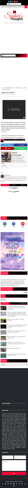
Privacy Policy (4, 300)
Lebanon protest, (15, 96)
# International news (9, 139)
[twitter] (10, 1)
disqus (13, 185)
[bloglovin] (14, 484)
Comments (23, 303)
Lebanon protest (18, 87)
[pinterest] (12, 1)
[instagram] (17, 1)
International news (9, 87)
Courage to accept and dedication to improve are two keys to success (17, 326)
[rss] (15, 1)
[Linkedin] (19, 1)
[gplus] (8, 484)
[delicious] (14, 486)
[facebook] (8, 1)
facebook (22, 185)
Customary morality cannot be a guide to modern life (16, 331)
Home (2, 87)
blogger (5, 185)
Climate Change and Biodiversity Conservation (16, 354)
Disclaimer (3, 299)
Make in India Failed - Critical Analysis (15, 320)
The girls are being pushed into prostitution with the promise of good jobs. (16, 308)
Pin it (9, 148)
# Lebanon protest (19, 139)
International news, (7, 96)
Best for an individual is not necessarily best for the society (16, 343)
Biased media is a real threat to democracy (16, 337)
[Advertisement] (14, 39)
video (25, 87)
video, (20, 96)
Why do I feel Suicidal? (13, 348)
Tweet (9, 145)
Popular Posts (5, 304)
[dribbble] (17, 484)
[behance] (22, 484)
